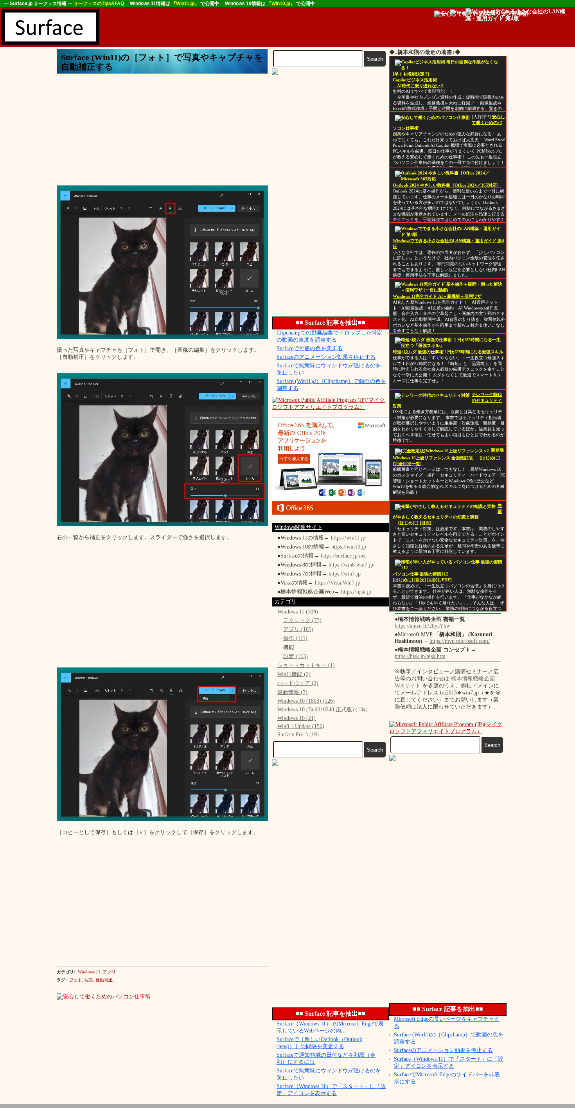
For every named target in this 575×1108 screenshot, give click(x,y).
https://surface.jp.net (343, 556)
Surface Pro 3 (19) (298, 734)
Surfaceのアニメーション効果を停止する (326, 357)
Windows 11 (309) (297, 612)
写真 (88, 979)
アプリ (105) (298, 629)
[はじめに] (490, 458)
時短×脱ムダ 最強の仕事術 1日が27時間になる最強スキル (448, 352)
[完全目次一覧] (408, 464)
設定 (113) (295, 656)
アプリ (109, 971)
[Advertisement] (242, 27)
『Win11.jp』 (185, 3)
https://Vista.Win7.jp (337, 583)
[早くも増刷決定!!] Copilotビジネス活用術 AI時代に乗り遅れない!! (418, 80)
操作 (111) (295, 638)
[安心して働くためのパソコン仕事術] (104, 997)
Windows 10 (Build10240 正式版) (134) (322, 709)
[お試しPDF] (439, 580)
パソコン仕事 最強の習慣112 (420, 574)
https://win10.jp (348, 547)
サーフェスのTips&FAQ (99, 3)
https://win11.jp (348, 538)
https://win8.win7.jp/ (352, 565)
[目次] (425, 523)
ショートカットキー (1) (306, 665)
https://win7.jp (345, 574)
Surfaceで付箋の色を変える (310, 348)
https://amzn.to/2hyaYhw (422, 626)
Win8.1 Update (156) (300, 726)
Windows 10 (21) (296, 718)
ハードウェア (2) (297, 683)
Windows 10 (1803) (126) (306, 701)
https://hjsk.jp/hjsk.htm (420, 656)
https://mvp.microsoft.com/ (459, 641)
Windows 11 (89, 971)
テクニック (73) (302, 620)
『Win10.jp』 (281, 3)
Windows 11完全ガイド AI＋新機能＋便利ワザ (437, 296)
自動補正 (104, 979)
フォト (75, 979)
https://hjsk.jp (356, 592)
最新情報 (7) (292, 692)
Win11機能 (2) (294, 674)
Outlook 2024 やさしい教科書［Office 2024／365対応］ (447, 185)
